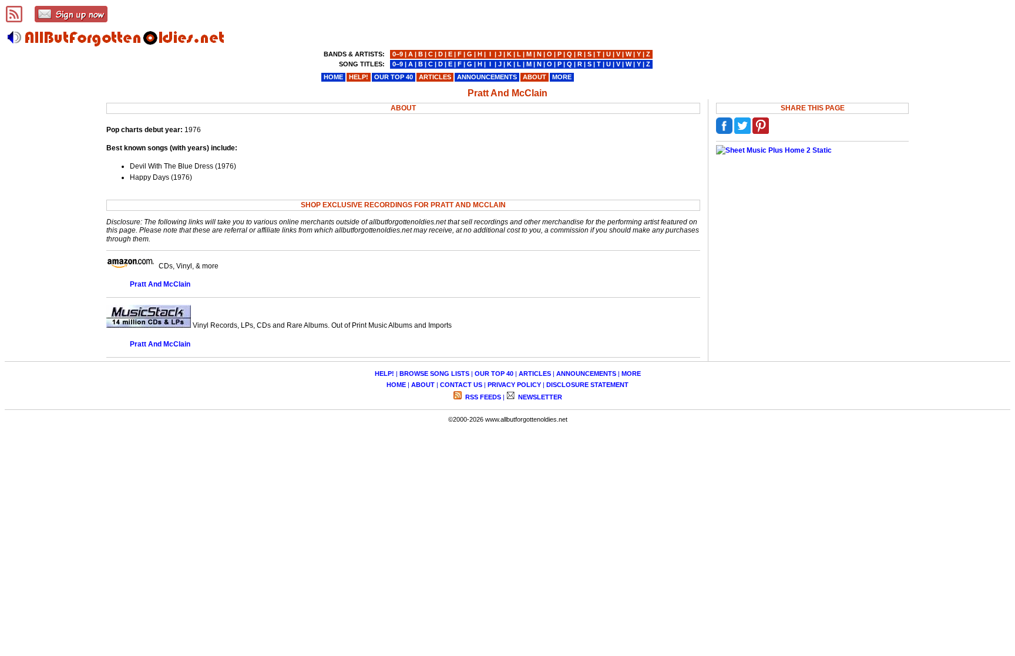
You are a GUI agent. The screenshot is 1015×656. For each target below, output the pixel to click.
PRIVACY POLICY (514, 384)
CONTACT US (461, 384)
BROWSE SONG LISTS (434, 373)
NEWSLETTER (539, 397)
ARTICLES (535, 373)
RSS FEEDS (482, 397)
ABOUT (423, 384)
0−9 (398, 54)
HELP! (384, 373)
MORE (631, 373)
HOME (396, 384)
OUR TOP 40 (494, 373)
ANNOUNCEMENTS (586, 373)
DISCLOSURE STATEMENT (587, 384)
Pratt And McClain (160, 284)
